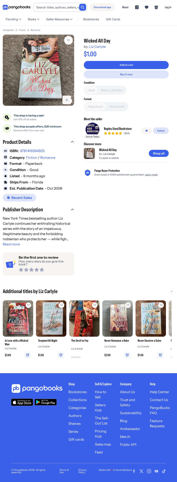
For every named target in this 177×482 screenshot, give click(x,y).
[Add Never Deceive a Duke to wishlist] (161, 305)
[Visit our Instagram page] (149, 471)
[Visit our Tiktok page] (164, 471)
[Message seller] (146, 130)
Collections (77, 400)
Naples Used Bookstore (118, 129)
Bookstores (91, 19)
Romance (35, 30)
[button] (38, 142)
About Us (127, 392)
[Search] (82, 7)
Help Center (159, 392)
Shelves (74, 424)
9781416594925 (32, 151)
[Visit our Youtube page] (156, 471)
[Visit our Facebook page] (134, 471)
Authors (74, 416)
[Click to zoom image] (38, 70)
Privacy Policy (82, 471)
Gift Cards (113, 19)
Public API (128, 445)
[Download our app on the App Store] (22, 402)
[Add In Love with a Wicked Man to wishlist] (28, 305)
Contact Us (159, 400)
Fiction (22, 30)
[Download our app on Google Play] (46, 402)
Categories (8, 30)
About (125, 7)
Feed (99, 452)
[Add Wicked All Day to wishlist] (68, 40)
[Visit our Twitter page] (141, 471)
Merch (125, 437)
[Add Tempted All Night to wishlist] (61, 305)
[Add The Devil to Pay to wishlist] (94, 305)
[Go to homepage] (16, 7)
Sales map (103, 444)
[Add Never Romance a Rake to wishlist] (128, 305)
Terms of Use (64, 471)
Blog (123, 421)
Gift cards (76, 439)
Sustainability (131, 413)
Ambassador (130, 429)
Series (73, 431)
